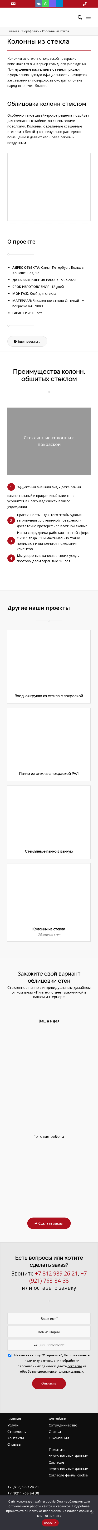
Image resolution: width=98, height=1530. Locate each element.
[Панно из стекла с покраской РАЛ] (48, 737)
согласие (75, 1366)
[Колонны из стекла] (48, 892)
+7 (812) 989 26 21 (23, 1486)
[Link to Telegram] (59, 3)
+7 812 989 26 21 (56, 1273)
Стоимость (16, 1431)
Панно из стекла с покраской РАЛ (48, 774)
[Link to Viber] (52, 3)
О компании (59, 1437)
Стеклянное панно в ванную (49, 851)
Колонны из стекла (49, 929)
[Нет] (92, 1512)
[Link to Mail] (13, 3)
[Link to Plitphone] (84, 3)
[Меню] (88, 17)
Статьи (55, 1431)
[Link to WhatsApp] (45, 3)
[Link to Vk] (38, 3)
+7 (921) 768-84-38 (58, 1277)
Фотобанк (57, 1418)
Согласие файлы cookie (68, 1475)
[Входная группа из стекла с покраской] (48, 659)
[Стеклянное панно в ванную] (48, 815)
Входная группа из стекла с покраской (49, 696)
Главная (14, 1418)
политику (32, 1360)
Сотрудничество (63, 1425)
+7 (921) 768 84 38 (23, 1493)
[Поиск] (77, 17)
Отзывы (14, 1444)
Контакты (15, 1437)
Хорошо (50, 1523)
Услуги (13, 1425)
